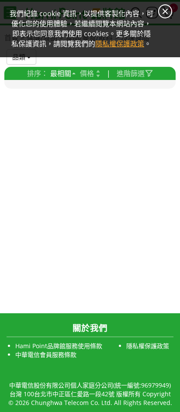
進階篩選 (131, 73)
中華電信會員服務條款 (45, 354)
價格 (87, 73)
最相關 (60, 73)
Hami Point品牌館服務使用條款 (58, 346)
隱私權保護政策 (147, 346)
